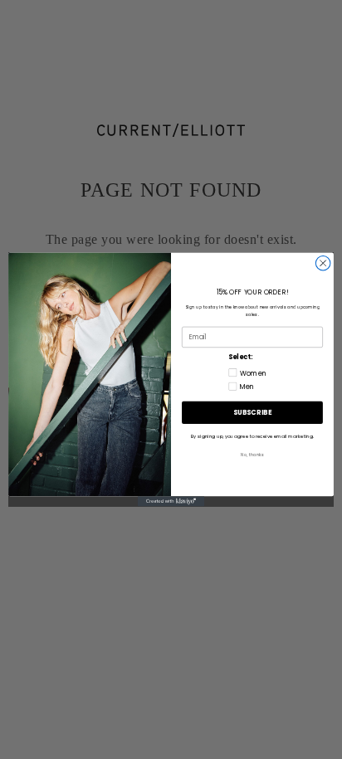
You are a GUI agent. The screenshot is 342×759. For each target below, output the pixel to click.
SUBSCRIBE (252, 412)
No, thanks (252, 455)
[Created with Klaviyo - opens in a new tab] (171, 501)
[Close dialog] (322, 263)
